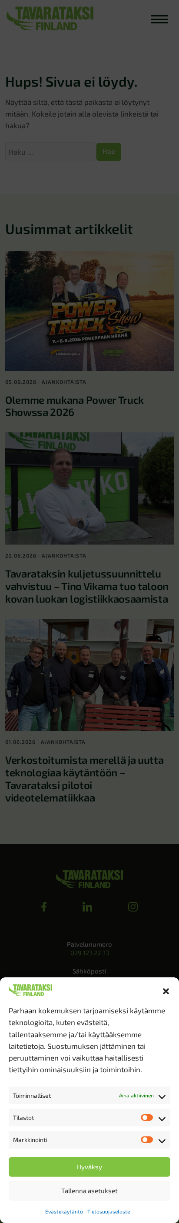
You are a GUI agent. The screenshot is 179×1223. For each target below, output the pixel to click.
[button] (166, 990)
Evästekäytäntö (64, 1211)
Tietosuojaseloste (108, 1211)
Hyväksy (89, 1167)
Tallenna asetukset (89, 1190)
